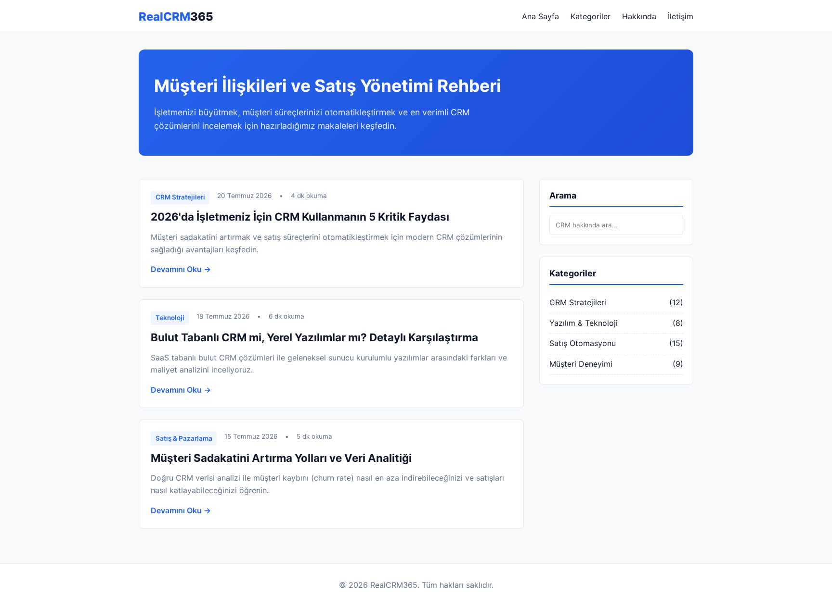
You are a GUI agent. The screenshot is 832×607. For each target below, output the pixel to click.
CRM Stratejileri (577, 302)
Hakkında (639, 16)
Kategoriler (591, 16)
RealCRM (176, 17)
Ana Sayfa (540, 16)
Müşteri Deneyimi (580, 364)
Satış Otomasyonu (582, 343)
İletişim (680, 16)
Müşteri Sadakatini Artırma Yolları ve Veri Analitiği (281, 457)
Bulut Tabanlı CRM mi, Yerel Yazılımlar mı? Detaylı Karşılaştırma (314, 337)
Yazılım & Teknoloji (583, 323)
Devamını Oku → (181, 269)
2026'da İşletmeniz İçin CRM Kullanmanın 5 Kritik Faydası (300, 216)
